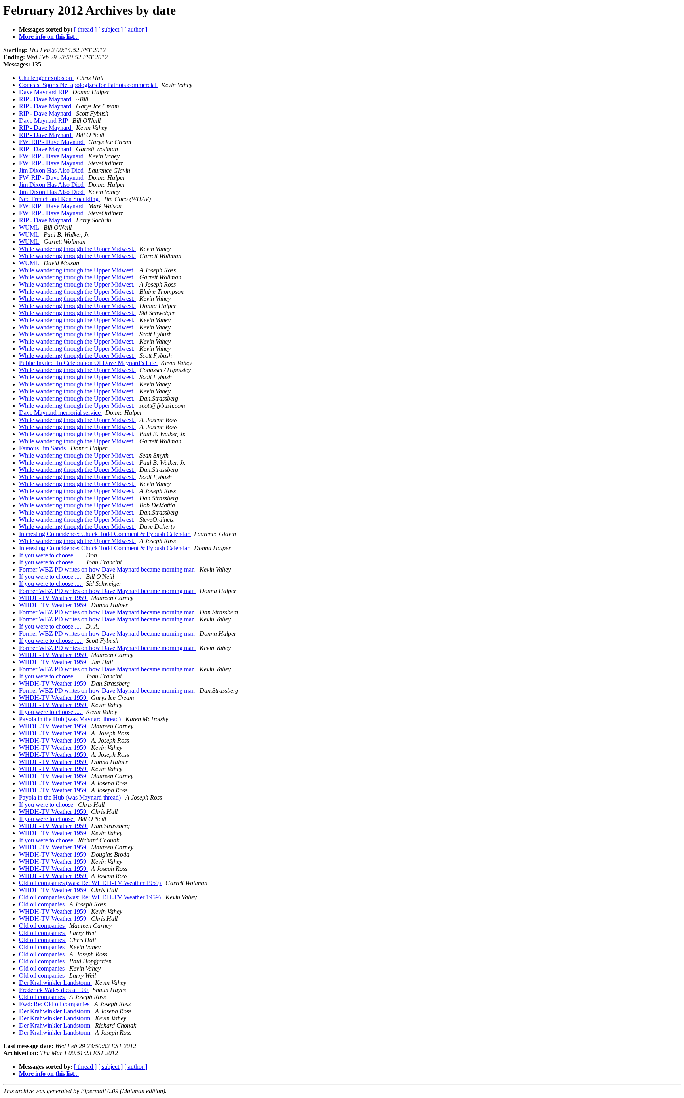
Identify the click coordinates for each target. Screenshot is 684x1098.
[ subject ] (110, 29)
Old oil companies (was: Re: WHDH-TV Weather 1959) (90, 883)
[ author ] (135, 29)
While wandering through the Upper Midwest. (77, 248)
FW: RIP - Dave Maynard (52, 142)
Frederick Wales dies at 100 (54, 989)
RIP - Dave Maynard (46, 99)
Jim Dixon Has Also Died (52, 170)
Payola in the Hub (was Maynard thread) (70, 719)
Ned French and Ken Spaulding (59, 199)
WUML (29, 227)
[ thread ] (85, 29)
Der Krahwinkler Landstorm (55, 982)
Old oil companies (42, 904)
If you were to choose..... (51, 555)
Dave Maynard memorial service (60, 412)
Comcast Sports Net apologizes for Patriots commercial (88, 85)
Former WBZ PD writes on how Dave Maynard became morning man (107, 569)
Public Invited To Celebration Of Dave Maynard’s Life (88, 362)
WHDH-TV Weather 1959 (53, 598)
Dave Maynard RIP (44, 92)
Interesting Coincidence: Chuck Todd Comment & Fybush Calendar (105, 533)
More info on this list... (49, 36)
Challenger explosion (46, 77)
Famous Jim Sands (43, 448)
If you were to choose (47, 804)
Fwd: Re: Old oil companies (55, 1004)
